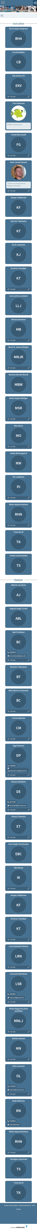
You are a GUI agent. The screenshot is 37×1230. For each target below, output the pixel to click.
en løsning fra (18, 1227)
